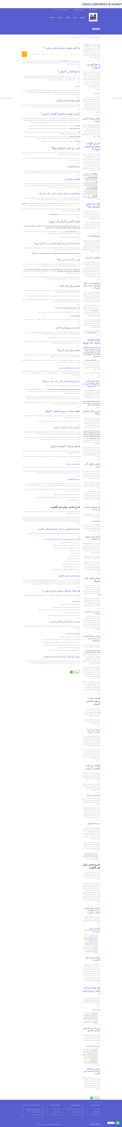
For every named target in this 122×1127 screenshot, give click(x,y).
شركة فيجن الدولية (43, 485)
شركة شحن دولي (91, 310)
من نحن (75, 17)
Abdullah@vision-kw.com (54, 1114)
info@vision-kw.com (35, 1117)
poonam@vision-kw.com (75, 1114)
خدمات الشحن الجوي (50, 54)
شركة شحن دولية (49, 450)
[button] (118, 1123)
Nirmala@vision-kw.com (95, 1114)
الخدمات (67, 17)
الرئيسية (82, 17)
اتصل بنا (60, 17)
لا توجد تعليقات (76, 54)
